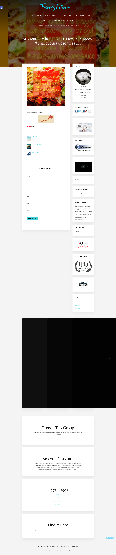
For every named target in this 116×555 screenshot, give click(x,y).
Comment (29, 176)
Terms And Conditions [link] (58, 501)
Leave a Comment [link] (66, 48)
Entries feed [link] (77, 302)
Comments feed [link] (78, 305)
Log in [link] (76, 300)
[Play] (83, 166)
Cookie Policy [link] (58, 494)
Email (28, 203)
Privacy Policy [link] (58, 497)
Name (28, 196)
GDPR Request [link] (58, 504)
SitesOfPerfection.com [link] (69, 550)
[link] (1, 7)
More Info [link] (83, 98)
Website (28, 210)
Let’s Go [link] (58, 438)
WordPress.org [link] (77, 308)
